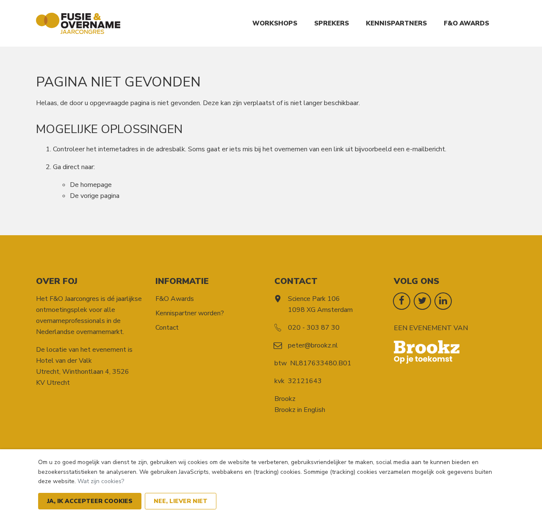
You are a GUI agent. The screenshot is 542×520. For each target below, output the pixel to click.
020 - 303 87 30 (314, 327)
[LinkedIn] (443, 300)
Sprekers (331, 23)
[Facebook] (401, 300)
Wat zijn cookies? (100, 481)
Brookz (285, 398)
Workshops (274, 23)
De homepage (91, 184)
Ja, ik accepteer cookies (90, 501)
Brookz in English (299, 409)
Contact (167, 327)
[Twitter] (422, 300)
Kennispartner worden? (189, 313)
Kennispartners (396, 23)
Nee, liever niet (180, 501)
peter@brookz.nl (313, 345)
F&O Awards (466, 23)
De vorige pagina (94, 195)
